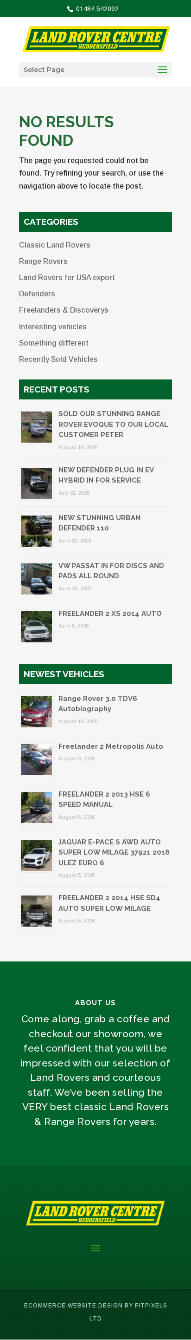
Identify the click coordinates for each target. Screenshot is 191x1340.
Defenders (37, 294)
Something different (54, 343)
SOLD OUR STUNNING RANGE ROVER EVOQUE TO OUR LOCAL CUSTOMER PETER (113, 424)
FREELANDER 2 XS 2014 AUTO (110, 613)
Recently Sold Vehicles (58, 359)
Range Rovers (43, 261)
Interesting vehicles (53, 327)
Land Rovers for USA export (67, 277)
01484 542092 (96, 9)
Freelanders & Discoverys (63, 310)
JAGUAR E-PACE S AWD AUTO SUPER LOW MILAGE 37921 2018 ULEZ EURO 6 (114, 852)
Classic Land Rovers (54, 245)
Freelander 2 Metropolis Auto (110, 746)
